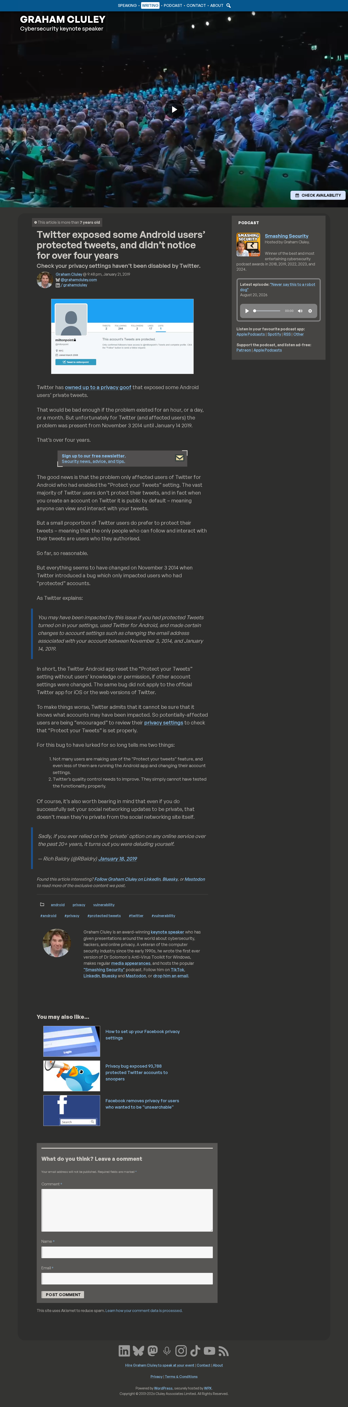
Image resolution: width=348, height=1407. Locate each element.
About (216, 5)
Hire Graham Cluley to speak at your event (159, 1365)
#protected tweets (104, 915)
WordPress (163, 1388)
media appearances (131, 963)
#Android (48, 915)
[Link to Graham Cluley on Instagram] (181, 1350)
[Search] (228, 5)
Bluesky (170, 879)
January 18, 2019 (117, 858)
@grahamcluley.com (79, 279)
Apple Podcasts (250, 334)
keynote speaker (167, 931)
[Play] (247, 311)
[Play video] (174, 109)
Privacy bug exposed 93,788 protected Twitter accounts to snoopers (137, 1072)
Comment (51, 1183)
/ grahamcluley (74, 284)
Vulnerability (104, 904)
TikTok (177, 969)
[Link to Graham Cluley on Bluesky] (138, 1350)
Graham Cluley (38, 5)
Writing (150, 5)
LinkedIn (92, 975)
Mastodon (194, 879)
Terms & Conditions (181, 1376)
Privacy (79, 904)
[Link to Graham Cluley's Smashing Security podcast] (167, 1350)
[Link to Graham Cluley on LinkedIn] (124, 1350)
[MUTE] (300, 311)
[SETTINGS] (310, 311)
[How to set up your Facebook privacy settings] (72, 1041)
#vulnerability (163, 915)
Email (47, 1267)
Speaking (127, 5)
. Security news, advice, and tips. (94, 458)
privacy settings (163, 722)
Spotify (274, 334)
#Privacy (71, 915)
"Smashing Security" (104, 969)
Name (48, 1241)
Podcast (173, 5)
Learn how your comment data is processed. (144, 1310)
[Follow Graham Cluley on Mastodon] (152, 1350)
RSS (287, 334)
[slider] (266, 311)
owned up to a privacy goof (98, 387)
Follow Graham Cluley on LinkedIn (127, 879)
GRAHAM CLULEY (62, 19)
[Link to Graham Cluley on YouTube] (209, 1350)
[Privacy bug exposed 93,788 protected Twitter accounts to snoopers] (72, 1075)
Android (58, 904)
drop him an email (170, 975)
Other (298, 334)
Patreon (243, 350)
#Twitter (136, 915)
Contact (196, 5)
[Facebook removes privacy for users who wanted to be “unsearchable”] (72, 1110)
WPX (208, 1388)
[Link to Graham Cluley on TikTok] (195, 1350)
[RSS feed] (223, 1350)
